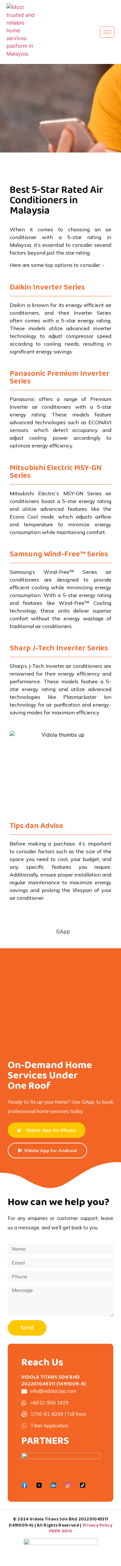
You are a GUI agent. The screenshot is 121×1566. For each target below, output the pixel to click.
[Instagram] (68, 1485)
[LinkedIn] (53, 1485)
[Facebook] (24, 1485)
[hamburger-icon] (107, 32)
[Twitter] (39, 1485)
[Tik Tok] (82, 1485)
